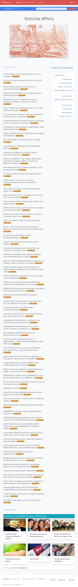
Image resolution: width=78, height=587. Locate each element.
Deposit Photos (12, 509)
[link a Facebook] (62, 579)
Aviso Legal (16, 579)
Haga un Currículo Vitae (65, 86)
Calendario (40, 2)
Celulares (73, 8)
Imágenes (5, 509)
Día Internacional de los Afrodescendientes (38, 535)
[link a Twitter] (52, 579)
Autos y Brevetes (67, 96)
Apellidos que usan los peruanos (63, 99)
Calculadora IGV (67, 79)
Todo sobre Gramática (65, 83)
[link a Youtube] (72, 579)
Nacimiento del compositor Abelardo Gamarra (12, 536)
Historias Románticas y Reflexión (63, 90)
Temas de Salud (67, 109)
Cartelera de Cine (67, 105)
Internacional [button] (8, 67)
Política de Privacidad (29, 579)
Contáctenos (42, 579)
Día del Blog (34, 559)
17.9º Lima (62, 2)
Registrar (72, 2)
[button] (47, 2)
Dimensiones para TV (66, 116)
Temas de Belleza (67, 112)
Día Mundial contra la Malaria (12, 560)
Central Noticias (8, 8)
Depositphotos (23, 568)
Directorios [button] (30, 2)
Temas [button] (23, 2)
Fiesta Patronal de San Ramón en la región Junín (63, 535)
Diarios (18, 2)
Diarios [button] (14, 67)
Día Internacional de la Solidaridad (62, 560)
